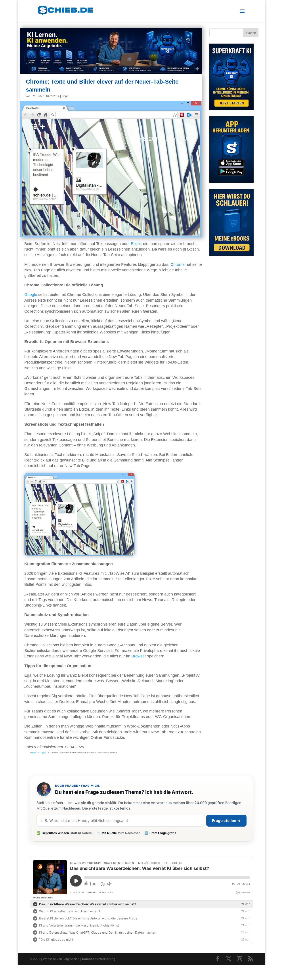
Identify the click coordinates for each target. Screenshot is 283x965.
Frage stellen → (226, 820)
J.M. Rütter (37, 96)
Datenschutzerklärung (98, 959)
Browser (138, 656)
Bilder (136, 243)
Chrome (177, 264)
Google (30, 294)
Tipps (64, 96)
